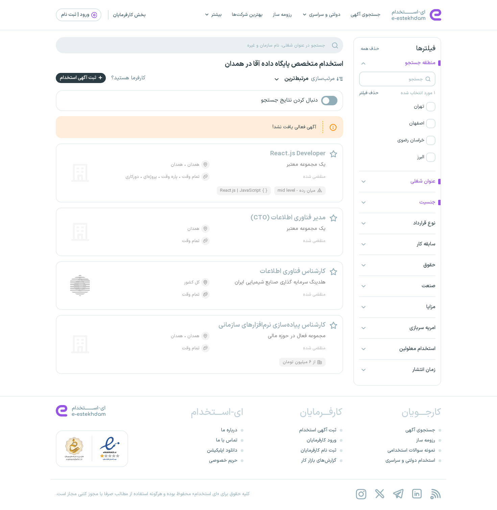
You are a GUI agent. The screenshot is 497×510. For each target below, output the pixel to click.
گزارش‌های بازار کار (318, 460)
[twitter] (379, 494)
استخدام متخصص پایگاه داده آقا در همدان (284, 64)
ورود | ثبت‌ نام (75, 14)
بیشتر (216, 14)
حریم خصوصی (223, 460)
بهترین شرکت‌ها (247, 14)
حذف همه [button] (370, 49)
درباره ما (229, 430)
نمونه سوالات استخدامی (411, 450)
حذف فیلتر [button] (368, 93)
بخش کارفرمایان (129, 15)
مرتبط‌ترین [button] (295, 79)
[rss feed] (435, 494)
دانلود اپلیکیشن (222, 450)
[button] (397, 106)
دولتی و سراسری (324, 14)
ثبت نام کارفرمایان (318, 450)
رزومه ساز (282, 14)
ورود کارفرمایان (321, 440)
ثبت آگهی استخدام (78, 77)
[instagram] (361, 494)
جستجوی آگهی (365, 14)
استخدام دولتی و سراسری (410, 460)
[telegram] (398, 494)
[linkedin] (417, 494)
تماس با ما (226, 440)
